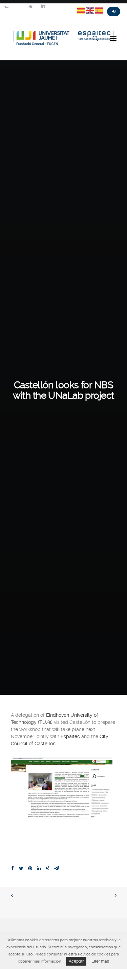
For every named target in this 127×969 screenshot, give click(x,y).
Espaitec (70, 736)
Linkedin (42, 5)
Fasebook (18, 5)
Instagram (30, 5)
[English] (90, 10)
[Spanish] (99, 10)
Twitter (6, 5)
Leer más (100, 961)
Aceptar (76, 961)
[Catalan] (81, 10)
